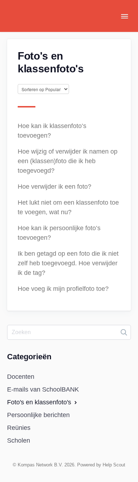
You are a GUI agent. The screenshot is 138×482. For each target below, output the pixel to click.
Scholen (18, 440)
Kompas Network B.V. (40, 464)
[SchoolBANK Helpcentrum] (33, 21)
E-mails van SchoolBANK (43, 389)
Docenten (20, 376)
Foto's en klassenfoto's (40, 402)
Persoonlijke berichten (38, 415)
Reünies (18, 427)
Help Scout (114, 464)
